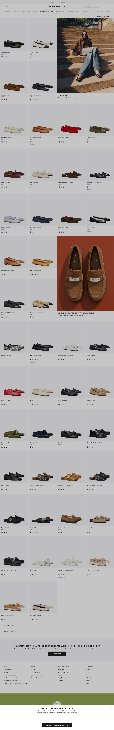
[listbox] (57, 719)
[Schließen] (111, 708)
